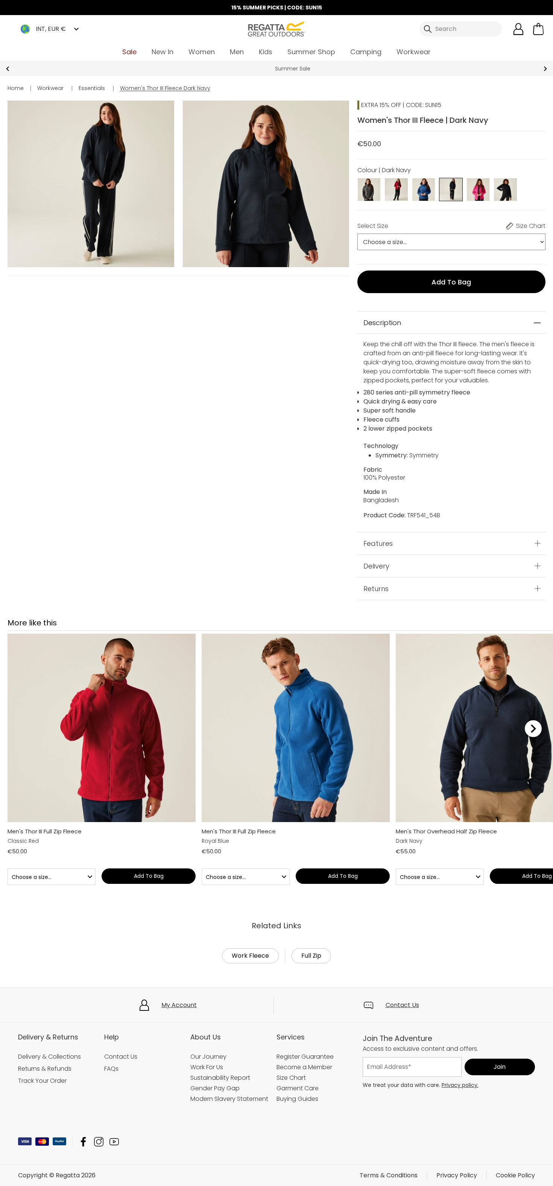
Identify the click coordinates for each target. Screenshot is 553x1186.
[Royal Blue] (423, 189)
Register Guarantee (305, 1085)
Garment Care (297, 1116)
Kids (265, 52)
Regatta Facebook (83, 1170)
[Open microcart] (538, 29)
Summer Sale (276, 68)
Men (237, 52)
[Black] (505, 189)
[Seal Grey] (369, 189)
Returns (376, 617)
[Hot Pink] (478, 189)
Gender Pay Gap (215, 1116)
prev (7, 68)
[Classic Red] (396, 189)
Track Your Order (42, 1109)
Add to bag (451, 282)
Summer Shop (311, 52)
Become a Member (304, 1095)
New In (162, 52)
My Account (179, 1033)
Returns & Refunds (44, 1097)
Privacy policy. (460, 1113)
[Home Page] (276, 28)
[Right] (533, 757)
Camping (365, 52)
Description (382, 351)
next (545, 68)
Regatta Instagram (98, 1170)
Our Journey (208, 1085)
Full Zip (311, 984)
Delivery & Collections (49, 1085)
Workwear (414, 52)
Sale (129, 52)
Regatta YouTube (114, 1170)
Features (378, 571)
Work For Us (206, 1095)
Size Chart (291, 1106)
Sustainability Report (220, 1106)
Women (201, 52)
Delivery (376, 594)
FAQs (111, 1097)
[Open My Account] (518, 29)
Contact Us (402, 1033)
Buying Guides (297, 1127)
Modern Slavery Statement (229, 1127)
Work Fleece (250, 984)
